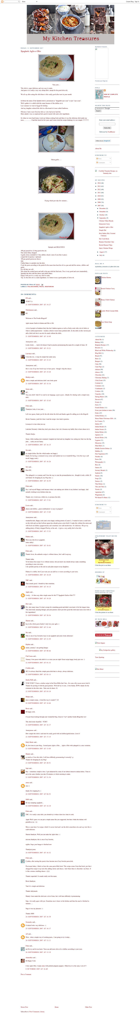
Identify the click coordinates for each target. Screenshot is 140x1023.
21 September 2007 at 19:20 (38, 598)
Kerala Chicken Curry (108, 288)
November (102, 211)
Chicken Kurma (106, 277)
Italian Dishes (32, 286)
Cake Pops (98, 367)
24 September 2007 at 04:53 (38, 794)
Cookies (97, 391)
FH (27, 298)
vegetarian (49, 286)
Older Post (88, 1007)
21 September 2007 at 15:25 (38, 360)
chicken (97, 369)
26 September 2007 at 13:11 (38, 940)
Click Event (98, 380)
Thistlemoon (30, 310)
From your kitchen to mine (103, 410)
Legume (97, 440)
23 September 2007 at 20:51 (38, 763)
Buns (96, 358)
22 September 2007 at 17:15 (38, 737)
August (101, 252)
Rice (96, 465)
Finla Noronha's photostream (106, 525)
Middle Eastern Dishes (102, 448)
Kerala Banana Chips (105, 245)
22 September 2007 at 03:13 (38, 674)
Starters (97, 481)
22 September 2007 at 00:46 (38, 651)
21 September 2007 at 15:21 (38, 348)
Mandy (28, 754)
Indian (97, 424)
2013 (99, 186)
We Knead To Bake (101, 497)
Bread (97, 356)
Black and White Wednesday (104, 350)
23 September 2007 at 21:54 (38, 777)
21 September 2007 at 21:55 (38, 639)
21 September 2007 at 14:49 (38, 336)
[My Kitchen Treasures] (101, 78)
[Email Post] (42, 284)
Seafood (97, 473)
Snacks (97, 476)
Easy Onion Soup (106, 322)
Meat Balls (98, 446)
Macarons (98, 443)
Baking (97, 342)
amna (27, 782)
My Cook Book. (104, 239)
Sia (27, 450)
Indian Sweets (99, 429)
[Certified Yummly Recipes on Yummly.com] (107, 173)
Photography (99, 462)
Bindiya (28, 377)
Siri (27, 467)
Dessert (97, 399)
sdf (27, 934)
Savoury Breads (100, 470)
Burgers (97, 361)
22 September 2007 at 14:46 (38, 703)
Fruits (97, 413)
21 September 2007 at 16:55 (38, 481)
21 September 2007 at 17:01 (38, 500)
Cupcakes (98, 394)
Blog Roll (98, 353)
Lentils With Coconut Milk (109, 311)
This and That (99, 487)
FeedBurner (111, 132)
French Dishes (99, 407)
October (102, 215)
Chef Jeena (29, 656)
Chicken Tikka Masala (106, 221)
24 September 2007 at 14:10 (38, 806)
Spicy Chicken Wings (106, 248)
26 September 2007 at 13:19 (38, 952)
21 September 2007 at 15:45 (38, 400)
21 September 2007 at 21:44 (38, 627)
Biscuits (97, 348)
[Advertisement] (37, 990)
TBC (27, 580)
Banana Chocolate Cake (106, 242)
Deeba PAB (29, 680)
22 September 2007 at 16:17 (38, 725)
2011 (99, 193)
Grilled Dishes (99, 416)
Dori (27, 604)
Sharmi (28, 621)
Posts (100, 159)
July (100, 255)
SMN (27, 799)
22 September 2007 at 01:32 (38, 662)
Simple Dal (102, 230)
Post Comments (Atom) (36, 1012)
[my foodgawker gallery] (107, 650)
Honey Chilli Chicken (108, 300)
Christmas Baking (101, 378)
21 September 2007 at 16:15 (38, 445)
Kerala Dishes (99, 437)
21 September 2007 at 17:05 (38, 512)
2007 (99, 205)
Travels (97, 489)
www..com (103, 521)
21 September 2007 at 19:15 (38, 587)
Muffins (97, 451)
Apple (27, 592)
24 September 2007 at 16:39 (38, 917)
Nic (27, 632)
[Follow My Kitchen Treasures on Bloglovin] (103, 141)
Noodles (97, 456)
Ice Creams (98, 421)
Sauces (97, 467)
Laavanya (29, 353)
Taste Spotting (99, 657)
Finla (27, 406)
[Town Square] (100, 643)
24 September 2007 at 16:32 (38, 853)
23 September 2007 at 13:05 (38, 749)
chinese (97, 372)
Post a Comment (26, 974)
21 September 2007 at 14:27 (38, 304)
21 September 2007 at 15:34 (38, 384)
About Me (98, 148)
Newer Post (24, 1007)
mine (43, 966)
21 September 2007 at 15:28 (38, 372)
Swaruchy (29, 922)
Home (57, 1007)
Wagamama (98, 495)
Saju (27, 768)
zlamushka (29, 957)
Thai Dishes (99, 484)
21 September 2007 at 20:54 (38, 615)
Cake (96, 364)
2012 (99, 189)
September (102, 218)
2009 (99, 199)
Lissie (28, 505)
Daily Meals (29, 742)
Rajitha (28, 644)
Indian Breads (99, 427)
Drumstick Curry (104, 224)
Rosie (27, 708)
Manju (28, 697)
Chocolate (98, 375)
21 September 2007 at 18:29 (38, 575)
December (102, 208)
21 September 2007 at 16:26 (38, 461)
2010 (99, 196)
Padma (28, 537)
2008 (99, 202)
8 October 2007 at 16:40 (37, 969)
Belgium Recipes (100, 345)
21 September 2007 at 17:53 (38, 531)
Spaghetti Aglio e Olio (31, 51)
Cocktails (98, 386)
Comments (101, 162)
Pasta (41, 286)
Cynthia (28, 668)
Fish (96, 405)
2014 (99, 183)
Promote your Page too (101, 81)
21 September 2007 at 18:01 (38, 545)
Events (97, 402)
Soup (96, 478)
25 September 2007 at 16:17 (38, 928)
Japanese (98, 435)
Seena (27, 389)
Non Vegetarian (100, 454)
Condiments (99, 388)
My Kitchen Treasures (101, 46)
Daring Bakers (99, 397)
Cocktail (97, 383)
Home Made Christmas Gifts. (104, 418)
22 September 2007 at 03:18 (38, 691)
